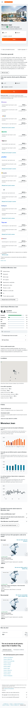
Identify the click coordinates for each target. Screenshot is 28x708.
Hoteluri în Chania (7, 664)
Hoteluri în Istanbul (7, 662)
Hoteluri (11, 703)
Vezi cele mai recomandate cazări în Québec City (21, 595)
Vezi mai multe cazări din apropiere (22, 540)
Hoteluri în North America (18, 703)
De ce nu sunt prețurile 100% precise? (10, 697)
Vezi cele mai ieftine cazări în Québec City (21, 568)
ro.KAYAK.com (5, 703)
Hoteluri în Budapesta (8, 675)
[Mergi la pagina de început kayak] (8, 2)
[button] (2, 2)
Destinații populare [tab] (7, 649)
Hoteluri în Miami (7, 666)
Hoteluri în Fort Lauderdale (9, 661)
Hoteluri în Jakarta (7, 672)
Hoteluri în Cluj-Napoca (8, 657)
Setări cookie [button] (3, 260)
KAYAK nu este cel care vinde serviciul (10, 692)
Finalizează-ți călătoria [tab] (18, 649)
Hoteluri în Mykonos (8, 670)
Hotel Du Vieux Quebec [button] (6, 558)
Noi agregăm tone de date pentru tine (10, 694)
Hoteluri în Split (7, 668)
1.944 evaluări (16, 27)
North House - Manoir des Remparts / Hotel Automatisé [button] (13, 585)
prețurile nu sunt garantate (9, 688)
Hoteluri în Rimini (7, 673)
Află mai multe (5, 254)
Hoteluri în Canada (5, 705)
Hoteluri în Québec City (14, 705)
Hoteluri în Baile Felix (8, 659)
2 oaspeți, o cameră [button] (7, 36)
